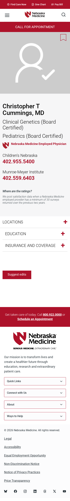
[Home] (35, 15)
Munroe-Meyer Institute (23, 172)
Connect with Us (17, 392)
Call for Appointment (35, 27)
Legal (8, 438)
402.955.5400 (18, 162)
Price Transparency (17, 480)
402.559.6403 (18, 178)
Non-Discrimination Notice (21, 464)
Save (63, 37)
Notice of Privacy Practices (22, 472)
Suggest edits (17, 274)
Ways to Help (15, 416)
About (10, 404)
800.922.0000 (52, 314)
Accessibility (12, 447)
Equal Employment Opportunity (25, 455)
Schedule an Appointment (35, 319)
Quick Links (14, 381)
